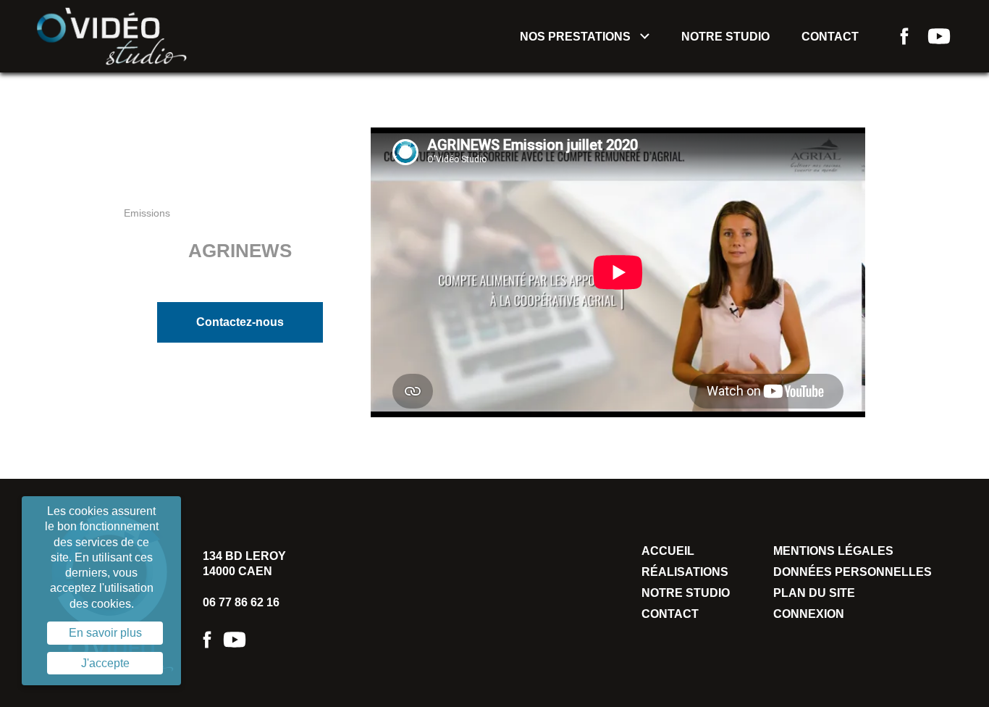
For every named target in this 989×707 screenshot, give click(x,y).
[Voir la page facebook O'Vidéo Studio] (904, 36)
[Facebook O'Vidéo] (207, 639)
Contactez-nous (240, 322)
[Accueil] (111, 35)
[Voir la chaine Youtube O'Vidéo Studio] (939, 36)
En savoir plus (105, 633)
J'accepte (105, 663)
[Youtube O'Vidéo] (234, 639)
